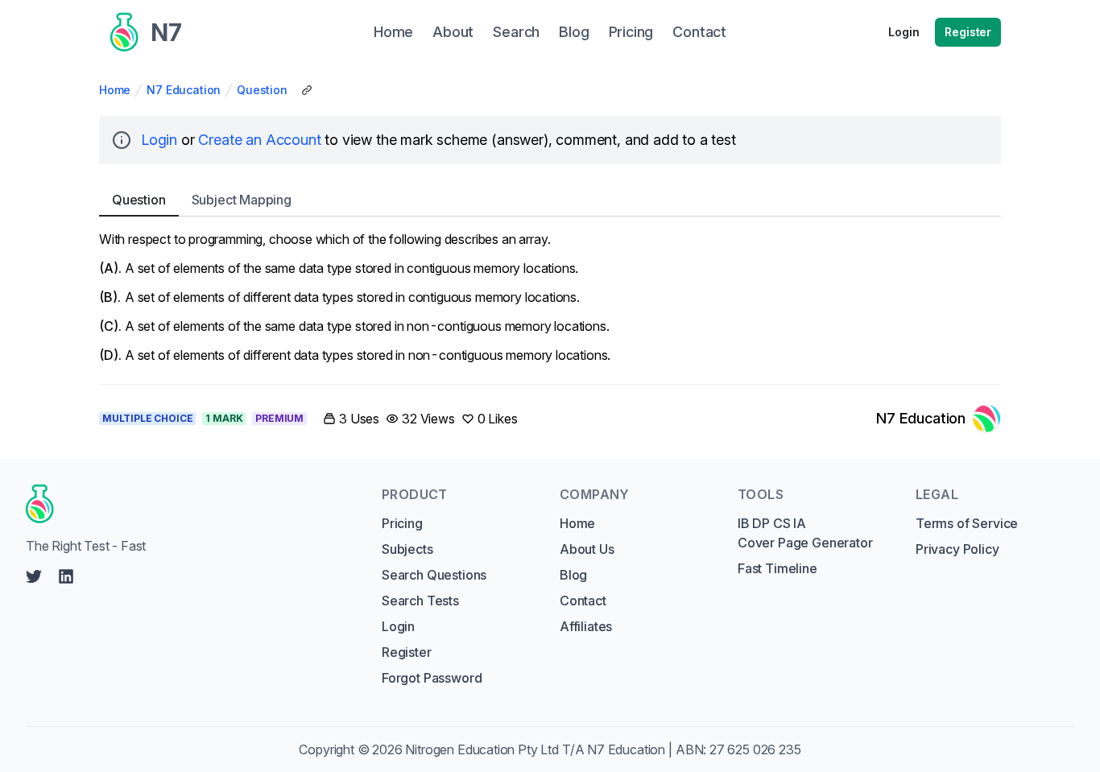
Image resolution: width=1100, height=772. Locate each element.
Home (114, 90)
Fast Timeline (777, 568)
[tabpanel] (550, 297)
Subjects (407, 549)
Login (903, 32)
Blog (573, 575)
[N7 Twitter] (34, 576)
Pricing (402, 523)
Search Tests (420, 600)
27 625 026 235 (755, 749)
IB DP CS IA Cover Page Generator (805, 533)
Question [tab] (139, 200)
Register (968, 32)
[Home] (188, 504)
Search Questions (434, 575)
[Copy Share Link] (307, 90)
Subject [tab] (242, 200)
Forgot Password (432, 678)
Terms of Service (967, 523)
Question (262, 90)
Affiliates (586, 626)
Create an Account (259, 139)
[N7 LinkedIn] (66, 576)
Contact (583, 600)
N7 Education (184, 90)
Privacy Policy (957, 549)
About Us (587, 549)
